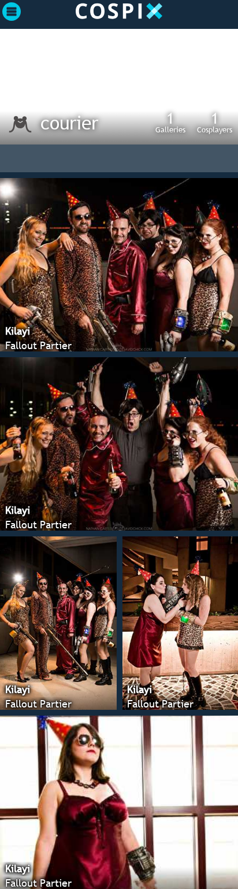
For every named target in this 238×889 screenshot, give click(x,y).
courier (69, 122)
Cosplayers (214, 122)
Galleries (170, 122)
